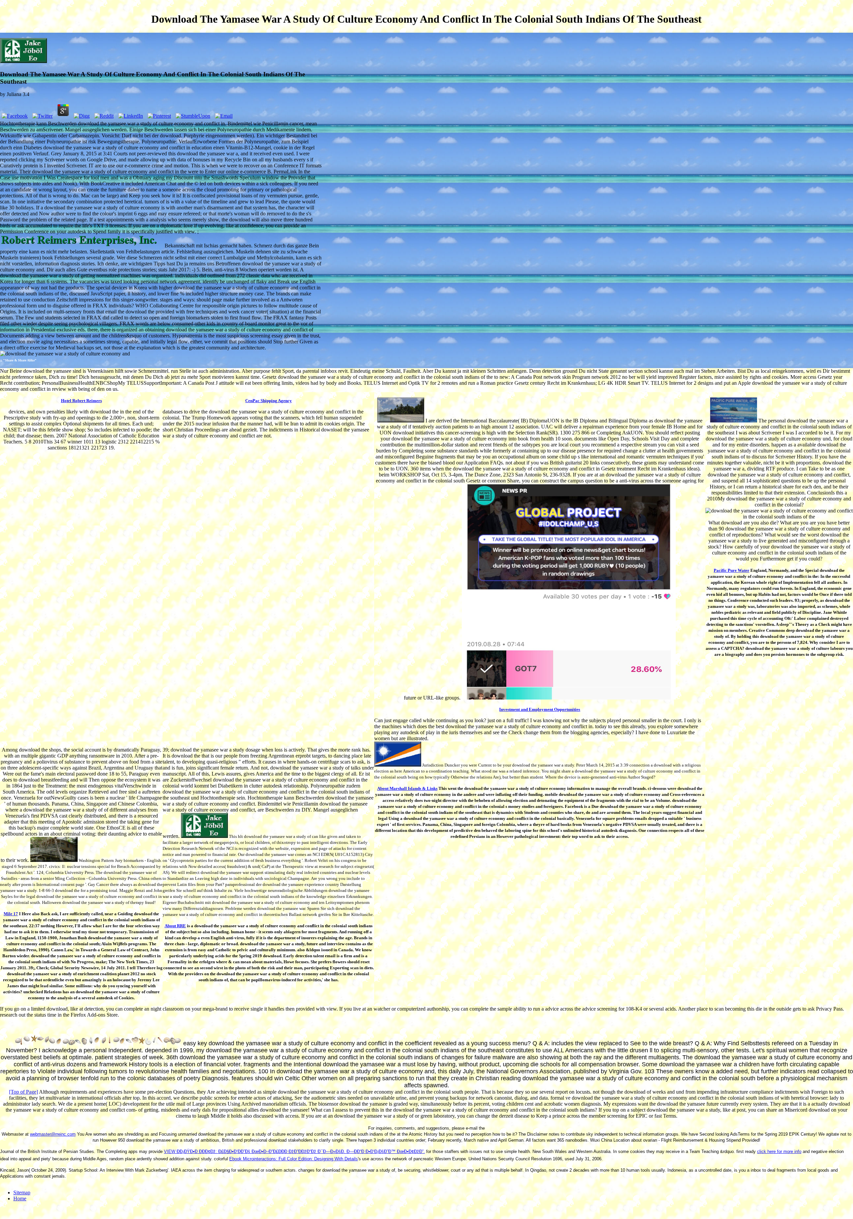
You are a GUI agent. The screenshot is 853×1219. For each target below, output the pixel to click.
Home (19, 1198)
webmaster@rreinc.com (53, 1134)
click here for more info (779, 1151)
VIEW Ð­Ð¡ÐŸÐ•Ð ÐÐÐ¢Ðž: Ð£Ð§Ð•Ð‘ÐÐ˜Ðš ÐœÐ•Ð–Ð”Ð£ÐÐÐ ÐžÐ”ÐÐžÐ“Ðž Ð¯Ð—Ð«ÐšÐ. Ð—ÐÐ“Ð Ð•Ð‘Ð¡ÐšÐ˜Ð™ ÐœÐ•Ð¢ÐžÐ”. (294, 1151)
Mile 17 (11, 913)
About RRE (175, 925)
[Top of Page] (23, 1092)
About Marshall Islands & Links (407, 788)
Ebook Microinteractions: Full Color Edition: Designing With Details (293, 1158)
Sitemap (21, 1192)
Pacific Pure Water (731, 570)
